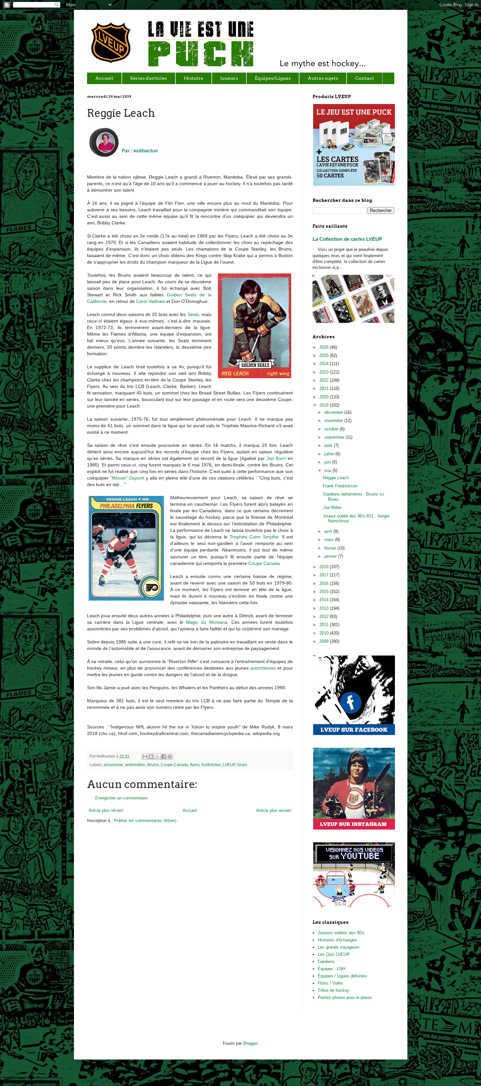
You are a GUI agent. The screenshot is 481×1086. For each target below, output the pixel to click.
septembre (335, 437)
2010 (324, 633)
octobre (332, 429)
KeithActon (211, 764)
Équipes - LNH (331, 968)
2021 (324, 388)
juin (328, 462)
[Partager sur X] (157, 756)
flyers (195, 764)
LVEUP (229, 764)
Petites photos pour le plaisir (345, 997)
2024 (324, 363)
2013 (324, 608)
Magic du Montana (206, 622)
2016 (324, 583)
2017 (324, 574)
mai (328, 470)
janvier (331, 556)
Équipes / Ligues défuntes (342, 975)
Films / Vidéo (330, 983)
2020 (324, 396)
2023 (324, 372)
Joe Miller (332, 507)
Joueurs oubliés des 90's (341, 932)
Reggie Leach (336, 477)
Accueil (190, 810)
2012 (324, 616)
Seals (193, 314)
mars (329, 539)
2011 (324, 624)
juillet (329, 453)
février (330, 548)
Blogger (250, 1043)
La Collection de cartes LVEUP (347, 239)
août (329, 445)
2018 (324, 566)
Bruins (153, 764)
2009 (324, 641)
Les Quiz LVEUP (334, 954)
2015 (324, 591)
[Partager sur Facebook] (163, 756)
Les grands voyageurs (339, 947)
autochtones (263, 668)
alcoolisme (113, 764)
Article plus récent (106, 810)
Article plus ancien (273, 810)
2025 (324, 355)
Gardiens (326, 961)
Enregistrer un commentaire (121, 798)
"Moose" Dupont (127, 478)
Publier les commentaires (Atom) (145, 820)
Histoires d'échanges (337, 939)
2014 (324, 599)
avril (328, 531)
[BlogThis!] (151, 756)
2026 (324, 347)
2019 (324, 405)
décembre (334, 412)
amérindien (135, 764)
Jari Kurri (276, 458)
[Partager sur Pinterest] (170, 756)
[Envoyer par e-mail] (145, 756)
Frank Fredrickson (340, 485)
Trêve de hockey (333, 990)
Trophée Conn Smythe (254, 536)
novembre (334, 420)
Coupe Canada (264, 563)
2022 (324, 380)
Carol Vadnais (150, 301)
